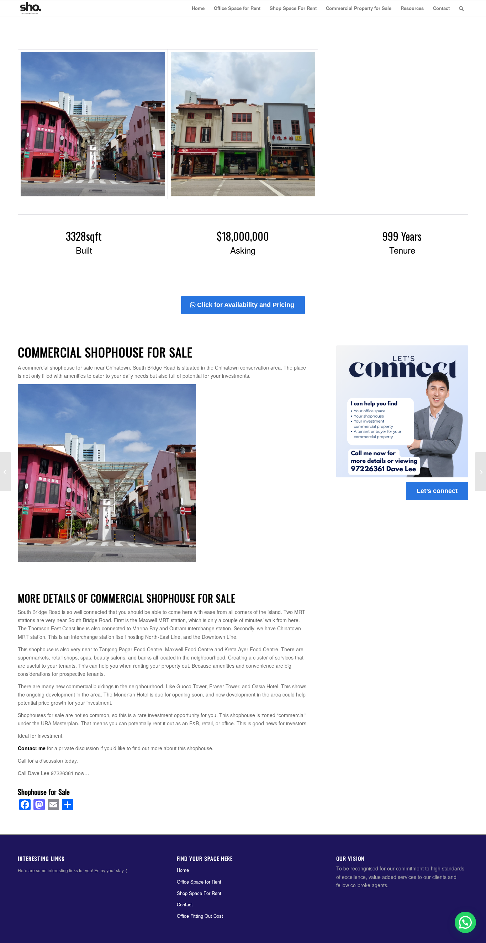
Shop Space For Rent (199, 893)
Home (183, 870)
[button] (465, 922)
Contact (185, 904)
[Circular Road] (5, 471)
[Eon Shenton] (480, 471)
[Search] (461, 8)
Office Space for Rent (199, 881)
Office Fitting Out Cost (200, 915)
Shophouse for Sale (44, 791)
